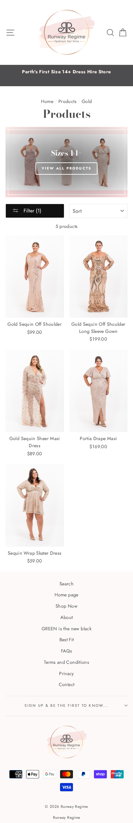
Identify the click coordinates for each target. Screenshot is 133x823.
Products (67, 101)
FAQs (66, 651)
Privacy (66, 673)
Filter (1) (31, 210)
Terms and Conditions (66, 662)
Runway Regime (66, 817)
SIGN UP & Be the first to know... (66, 705)
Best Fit (66, 639)
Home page (66, 595)
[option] (66, 72)
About (66, 617)
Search (66, 584)
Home (47, 101)
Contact (67, 684)
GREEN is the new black (66, 628)
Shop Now (66, 606)
